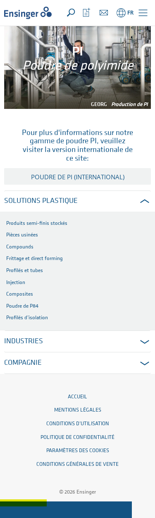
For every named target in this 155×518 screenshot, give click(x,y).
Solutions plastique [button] (41, 201)
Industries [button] (23, 341)
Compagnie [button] (23, 363)
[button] (143, 13)
